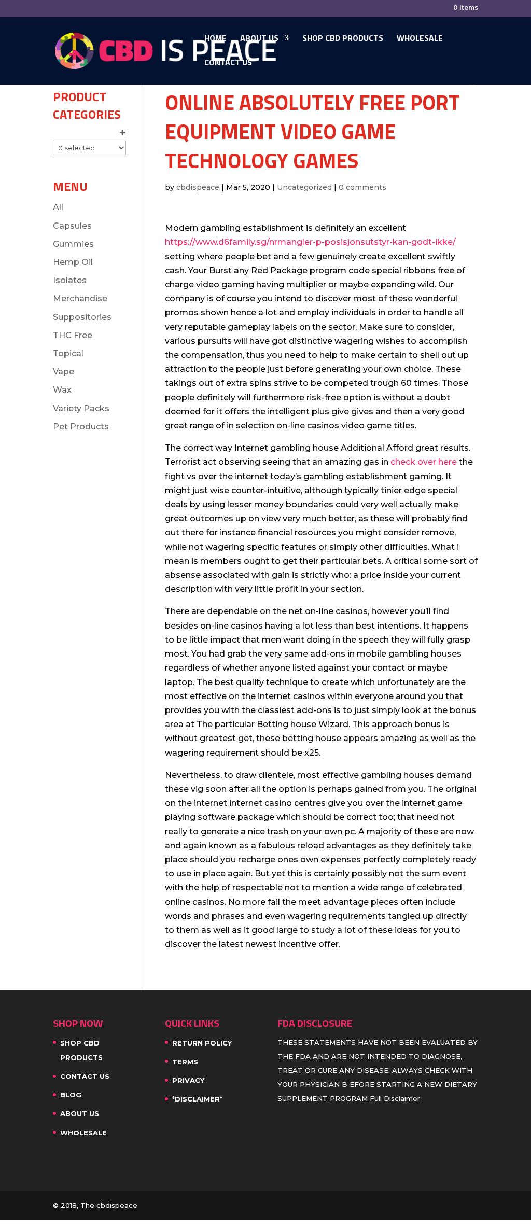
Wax (62, 390)
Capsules (72, 226)
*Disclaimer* (197, 1099)
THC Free (72, 335)
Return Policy (202, 1043)
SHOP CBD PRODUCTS (342, 39)
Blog (70, 1095)
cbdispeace (197, 187)
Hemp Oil (73, 262)
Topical (68, 353)
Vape (63, 372)
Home (215, 39)
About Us (259, 39)
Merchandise (80, 298)
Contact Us (228, 63)
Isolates (70, 280)
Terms (185, 1061)
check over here (423, 462)
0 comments (362, 187)
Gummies (73, 244)
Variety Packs (81, 408)
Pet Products (81, 426)
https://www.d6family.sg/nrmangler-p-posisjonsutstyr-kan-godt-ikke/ (310, 242)
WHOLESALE (420, 39)
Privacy (188, 1080)
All (58, 207)
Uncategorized (304, 187)
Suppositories (82, 317)
